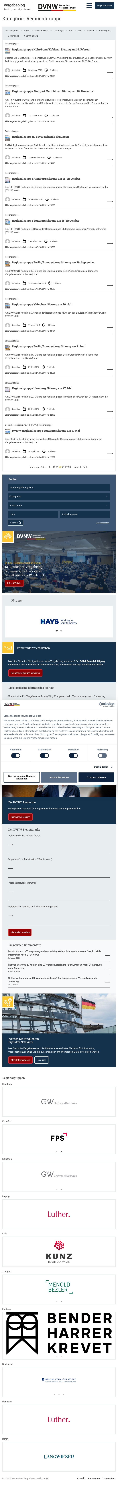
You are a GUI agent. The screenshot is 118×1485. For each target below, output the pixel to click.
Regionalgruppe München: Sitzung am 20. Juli (42, 304)
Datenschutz (109, 1478)
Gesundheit (13, 36)
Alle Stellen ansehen (20, 932)
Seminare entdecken (20, 817)
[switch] (44, 755)
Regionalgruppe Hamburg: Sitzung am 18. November (46, 178)
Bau (71, 30)
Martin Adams (15, 951)
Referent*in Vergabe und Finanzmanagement (33, 906)
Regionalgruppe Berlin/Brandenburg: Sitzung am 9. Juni (48, 346)
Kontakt (81, 1478)
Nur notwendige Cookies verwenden (21, 777)
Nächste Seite (81, 467)
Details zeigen (101, 766)
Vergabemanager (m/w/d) (22, 882)
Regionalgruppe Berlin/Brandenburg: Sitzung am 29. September (53, 262)
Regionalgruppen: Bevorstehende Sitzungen (40, 136)
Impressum (94, 1478)
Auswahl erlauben (59, 777)
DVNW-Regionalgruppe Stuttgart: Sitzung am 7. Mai (46, 430)
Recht (27, 30)
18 (54, 467)
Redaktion (16, 70)
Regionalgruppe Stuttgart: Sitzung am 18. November (45, 220)
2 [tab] (61, 630)
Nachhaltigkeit (31, 36)
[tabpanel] (59, 623)
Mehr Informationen (20, 1060)
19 (57, 467)
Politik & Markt (42, 30)
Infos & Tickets (14, 583)
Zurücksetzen (102, 522)
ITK (80, 30)
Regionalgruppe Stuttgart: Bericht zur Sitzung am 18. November (53, 91)
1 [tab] (56, 630)
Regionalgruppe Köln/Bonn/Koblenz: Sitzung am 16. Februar (51, 49)
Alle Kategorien (12, 30)
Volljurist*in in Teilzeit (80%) (24, 835)
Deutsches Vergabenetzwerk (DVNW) (21, 425)
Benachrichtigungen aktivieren (25, 673)
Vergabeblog (14, 5)
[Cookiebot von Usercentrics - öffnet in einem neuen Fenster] (101, 704)
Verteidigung (105, 30)
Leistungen (59, 30)
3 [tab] (63, 1394)
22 (66, 467)
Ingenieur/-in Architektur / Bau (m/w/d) (30, 859)
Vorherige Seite (38, 467)
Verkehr (90, 30)
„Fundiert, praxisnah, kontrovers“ (17, 9)
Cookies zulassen (96, 777)
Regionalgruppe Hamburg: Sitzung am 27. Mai (42, 388)
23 (69, 467)
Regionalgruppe (12, 44)
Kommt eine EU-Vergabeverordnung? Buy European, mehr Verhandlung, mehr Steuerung (56, 696)
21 (63, 467)
